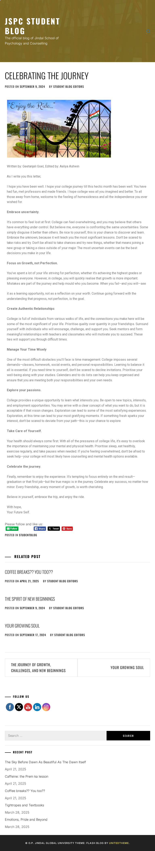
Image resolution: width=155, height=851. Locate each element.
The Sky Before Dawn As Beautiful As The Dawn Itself (45, 762)
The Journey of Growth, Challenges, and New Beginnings (39, 667)
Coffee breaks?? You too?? (29, 572)
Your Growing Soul (22, 625)
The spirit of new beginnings (30, 598)
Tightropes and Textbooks (24, 805)
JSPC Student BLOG (32, 25)
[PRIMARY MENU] (138, 31)
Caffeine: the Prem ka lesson (26, 776)
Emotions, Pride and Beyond (26, 819)
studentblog (28, 535)
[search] (148, 31)
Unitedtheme (119, 843)
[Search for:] (56, 735)
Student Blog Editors (68, 86)
